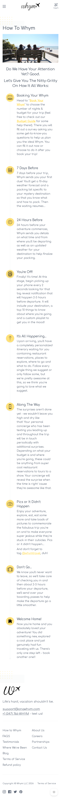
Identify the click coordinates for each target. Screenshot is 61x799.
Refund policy (12, 765)
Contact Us (39, 747)
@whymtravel (31, 553)
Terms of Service (14, 759)
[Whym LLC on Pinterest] (20, 791)
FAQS (6, 736)
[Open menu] (4, 6)
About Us (38, 730)
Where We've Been (15, 747)
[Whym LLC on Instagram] (4, 791)
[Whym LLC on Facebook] (9, 791)
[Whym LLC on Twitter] (15, 791)
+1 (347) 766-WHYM (16, 713)
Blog (6, 753)
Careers (37, 736)
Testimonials (11, 741)
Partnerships (40, 741)
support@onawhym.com (21, 709)
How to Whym (12, 730)
